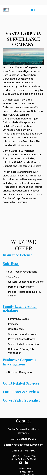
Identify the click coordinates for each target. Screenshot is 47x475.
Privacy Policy (26, 472)
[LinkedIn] (26, 463)
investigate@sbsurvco (24, 444)
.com (40, 444)
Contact (23, 420)
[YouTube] (20, 463)
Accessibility (25, 468)
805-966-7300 (26, 450)
